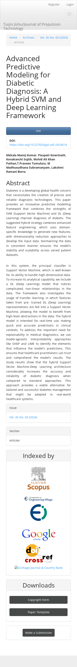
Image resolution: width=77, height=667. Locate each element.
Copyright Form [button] (38, 600)
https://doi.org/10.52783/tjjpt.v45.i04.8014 (38, 145)
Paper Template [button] (38, 612)
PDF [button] (38, 131)
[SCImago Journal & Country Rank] (39, 567)
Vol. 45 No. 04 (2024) (54, 37)
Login (70, 4)
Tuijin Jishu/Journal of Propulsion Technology (32, 25)
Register (54, 4)
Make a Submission (38, 633)
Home (13, 37)
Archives (28, 37)
